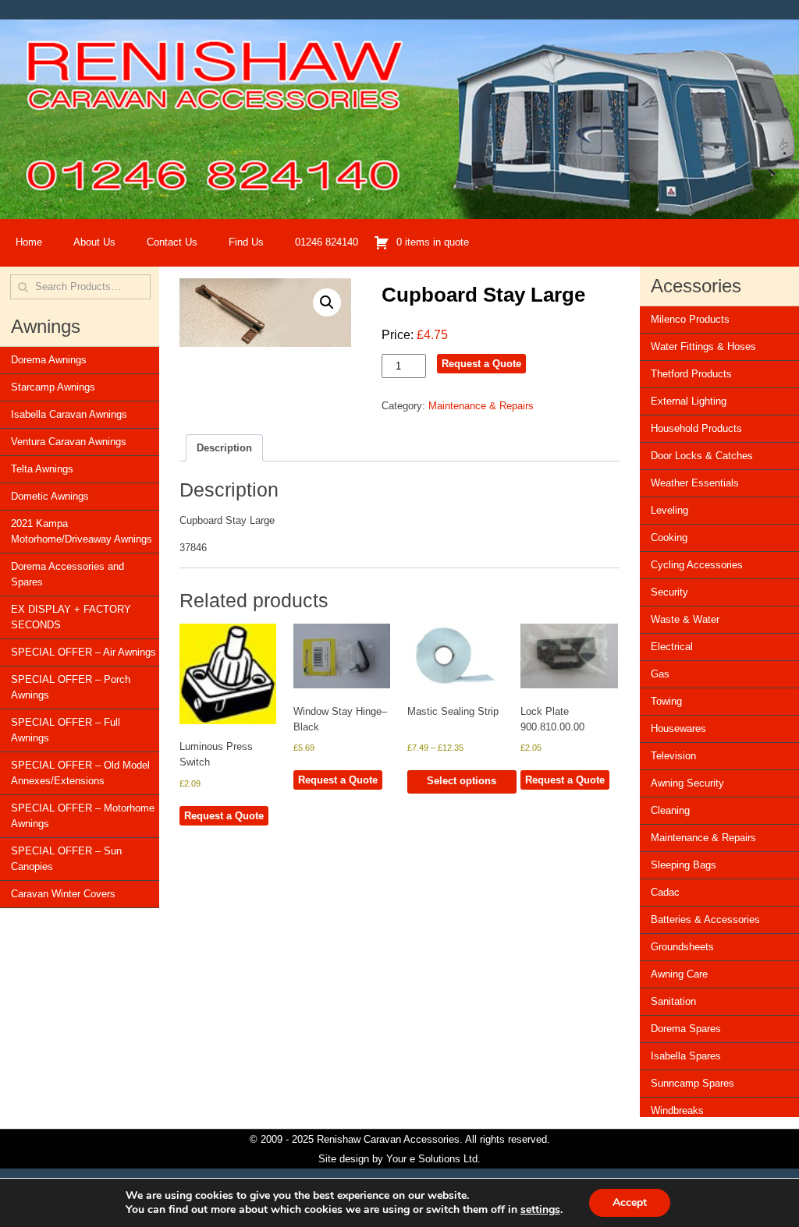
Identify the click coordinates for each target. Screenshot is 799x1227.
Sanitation (673, 1001)
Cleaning (670, 810)
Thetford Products (691, 374)
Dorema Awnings (49, 360)
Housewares (678, 728)
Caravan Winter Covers (63, 894)
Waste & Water (685, 619)
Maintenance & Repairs (481, 406)
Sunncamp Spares (692, 1083)
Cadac (665, 892)
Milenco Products (690, 319)
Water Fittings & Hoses (703, 346)
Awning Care (679, 974)
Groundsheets (682, 947)
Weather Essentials (695, 483)
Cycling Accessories (697, 565)
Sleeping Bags (683, 865)
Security (669, 592)
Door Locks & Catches (702, 455)
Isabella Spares (686, 1056)
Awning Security (687, 783)
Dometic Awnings (50, 496)
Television (673, 756)
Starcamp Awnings (53, 387)
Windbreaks (677, 1110)
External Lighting (688, 401)
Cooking (669, 537)
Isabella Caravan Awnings (69, 414)
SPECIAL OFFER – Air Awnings (83, 652)
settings (540, 1210)
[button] (327, 302)
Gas (660, 674)
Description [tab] (224, 448)
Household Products (696, 428)
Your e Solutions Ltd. (433, 1159)
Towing (666, 701)
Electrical (672, 646)
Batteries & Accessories (705, 919)
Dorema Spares (686, 1028)
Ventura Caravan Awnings (68, 441)
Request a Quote (481, 364)
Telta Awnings (42, 469)
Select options (461, 781)
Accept (630, 1202)
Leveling (669, 510)
